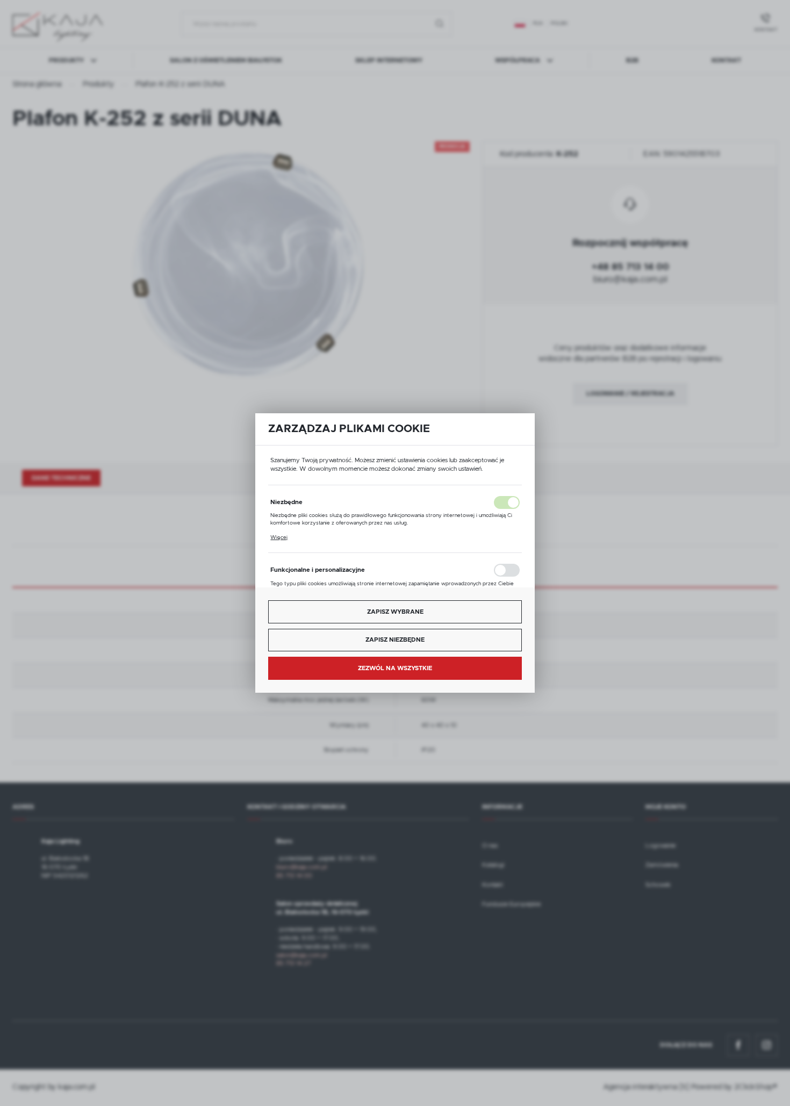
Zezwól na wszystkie (395, 668)
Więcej (279, 537)
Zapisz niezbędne (395, 640)
